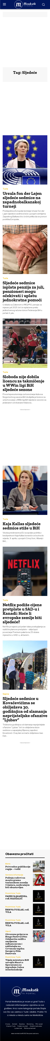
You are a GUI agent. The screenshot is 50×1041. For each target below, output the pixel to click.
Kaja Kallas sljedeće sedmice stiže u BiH (22, 526)
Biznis (7, 864)
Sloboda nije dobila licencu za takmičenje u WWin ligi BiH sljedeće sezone (23, 383)
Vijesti (8, 931)
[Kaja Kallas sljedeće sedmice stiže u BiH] (25, 490)
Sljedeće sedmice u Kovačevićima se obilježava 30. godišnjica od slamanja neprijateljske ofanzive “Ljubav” (25, 709)
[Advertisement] (25, 42)
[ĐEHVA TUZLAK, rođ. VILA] (39, 909)
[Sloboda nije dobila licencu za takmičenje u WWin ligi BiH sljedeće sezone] (25, 343)
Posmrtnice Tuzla (13, 893)
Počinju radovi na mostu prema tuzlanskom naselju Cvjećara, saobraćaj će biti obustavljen (17, 882)
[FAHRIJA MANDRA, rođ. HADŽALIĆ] (39, 896)
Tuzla (5, 189)
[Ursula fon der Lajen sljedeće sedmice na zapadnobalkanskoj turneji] (25, 160)
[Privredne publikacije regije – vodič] (39, 866)
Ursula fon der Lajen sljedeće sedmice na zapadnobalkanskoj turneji (22, 200)
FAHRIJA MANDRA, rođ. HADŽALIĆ (16, 897)
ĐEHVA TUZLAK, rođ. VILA (17, 910)
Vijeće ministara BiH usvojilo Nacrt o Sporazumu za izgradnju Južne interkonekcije (17, 964)
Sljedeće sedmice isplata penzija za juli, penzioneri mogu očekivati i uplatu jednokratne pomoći (23, 291)
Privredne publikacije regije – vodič (17, 867)
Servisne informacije (14, 875)
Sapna (6, 694)
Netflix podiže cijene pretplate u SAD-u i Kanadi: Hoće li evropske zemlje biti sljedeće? (22, 613)
